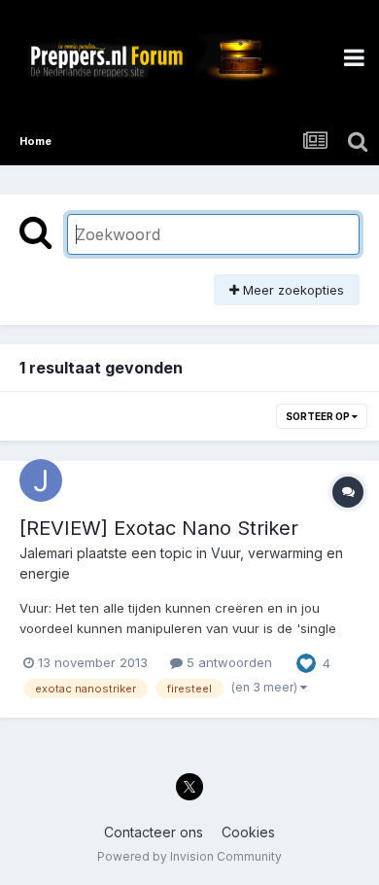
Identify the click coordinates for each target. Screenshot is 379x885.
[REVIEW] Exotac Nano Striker (158, 528)
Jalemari (46, 553)
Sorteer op (319, 416)
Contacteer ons (153, 832)
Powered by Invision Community (189, 856)
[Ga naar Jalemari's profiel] (40, 480)
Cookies (248, 832)
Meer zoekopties (291, 290)
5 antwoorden (227, 662)
